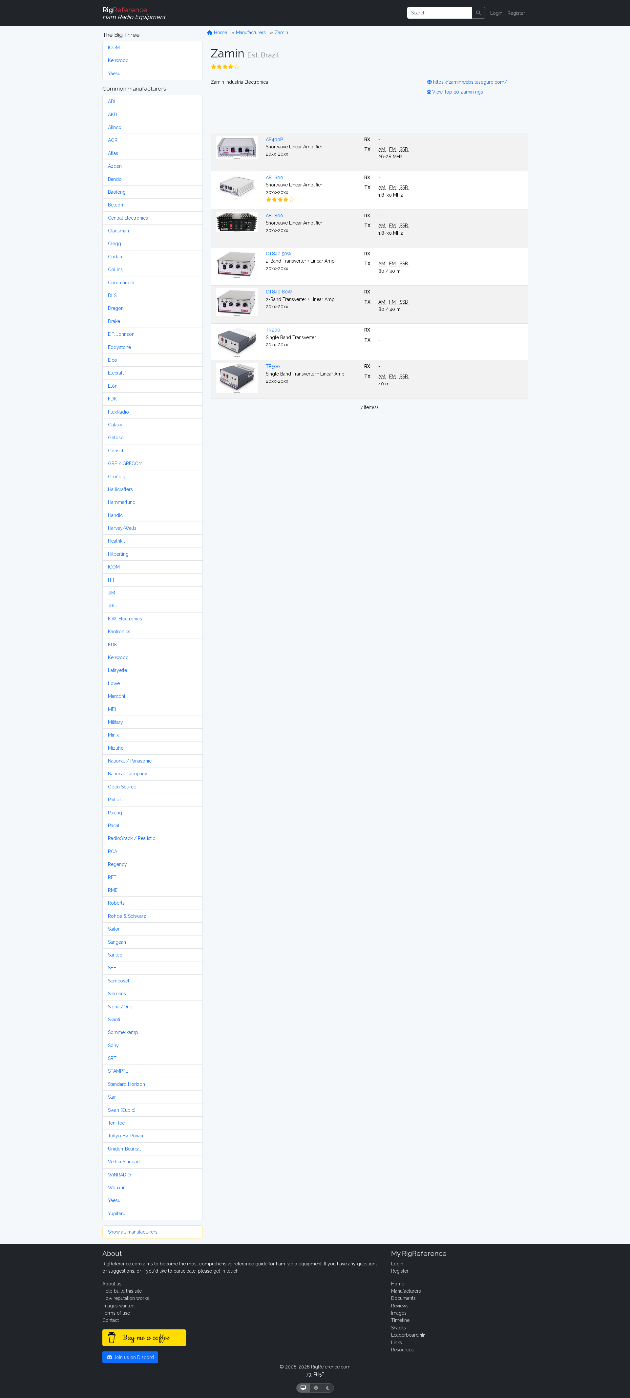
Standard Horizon (126, 1084)
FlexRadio (118, 412)
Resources (402, 1349)
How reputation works (125, 1298)
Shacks (398, 1327)
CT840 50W (279, 253)
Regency (117, 864)
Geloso (116, 437)
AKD (112, 114)
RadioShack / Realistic (131, 838)
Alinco (114, 127)
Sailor (114, 929)
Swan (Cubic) (122, 1110)
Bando (115, 179)
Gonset (115, 450)
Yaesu (114, 73)
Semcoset (118, 980)
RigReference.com (330, 1366)
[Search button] (478, 13)
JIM (111, 592)
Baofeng (117, 192)
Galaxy (115, 424)
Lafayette (117, 670)
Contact (110, 1320)
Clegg (114, 243)
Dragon (116, 308)
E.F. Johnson (121, 334)
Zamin (281, 32)
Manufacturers (251, 32)
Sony (113, 1045)
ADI (111, 101)
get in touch (226, 1271)
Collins (115, 269)
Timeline (400, 1320)
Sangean (117, 942)
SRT (112, 1058)
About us (111, 1283)
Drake (114, 321)
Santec (115, 954)
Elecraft (116, 373)
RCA (112, 851)
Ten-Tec (116, 1123)
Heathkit (116, 541)
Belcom (116, 204)
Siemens (117, 993)
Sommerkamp (123, 1032)
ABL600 (274, 177)
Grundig (116, 476)
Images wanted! (119, 1305)
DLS (112, 295)
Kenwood (118, 60)
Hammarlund (122, 502)
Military (115, 722)
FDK (112, 398)
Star (112, 1097)
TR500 (273, 366)
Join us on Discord (133, 1357)
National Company (127, 773)
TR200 (273, 330)
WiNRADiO (119, 1174)
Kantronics (119, 631)
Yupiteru (116, 1213)
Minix (113, 735)
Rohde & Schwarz (127, 916)
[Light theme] (316, 1388)
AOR (112, 140)
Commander (121, 282)
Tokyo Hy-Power (126, 1135)
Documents (403, 1298)
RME (112, 890)
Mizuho (116, 748)
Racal (113, 825)
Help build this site (122, 1291)
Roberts (116, 903)
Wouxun (117, 1187)
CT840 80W (279, 291)
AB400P (274, 139)
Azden (115, 166)
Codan (115, 256)
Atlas (113, 153)
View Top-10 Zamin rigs (457, 92)
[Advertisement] (369, 113)
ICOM (114, 47)
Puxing (115, 812)
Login (496, 13)
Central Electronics (128, 218)
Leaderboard (405, 1335)
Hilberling (118, 554)
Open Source (122, 786)
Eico (112, 360)
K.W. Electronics (125, 618)
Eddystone (119, 347)
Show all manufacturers (133, 1232)
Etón (112, 386)
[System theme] (303, 1388)
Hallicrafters (120, 489)
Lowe (114, 683)
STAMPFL (118, 1071)
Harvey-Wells (122, 528)
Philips (115, 799)
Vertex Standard (124, 1161)
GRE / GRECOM (125, 463)
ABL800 (274, 215)
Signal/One (120, 1006)
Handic (115, 515)
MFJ (112, 709)
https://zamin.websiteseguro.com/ (469, 82)
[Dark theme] (328, 1388)
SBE (112, 967)
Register (516, 13)
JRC (112, 605)
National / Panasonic (130, 761)
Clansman (118, 230)
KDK (112, 644)
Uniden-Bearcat (124, 1148)
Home (220, 32)
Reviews (400, 1305)
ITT (111, 580)
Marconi (116, 696)
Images (399, 1313)
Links (396, 1342)
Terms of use (116, 1313)
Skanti (114, 1019)
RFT (112, 877)
